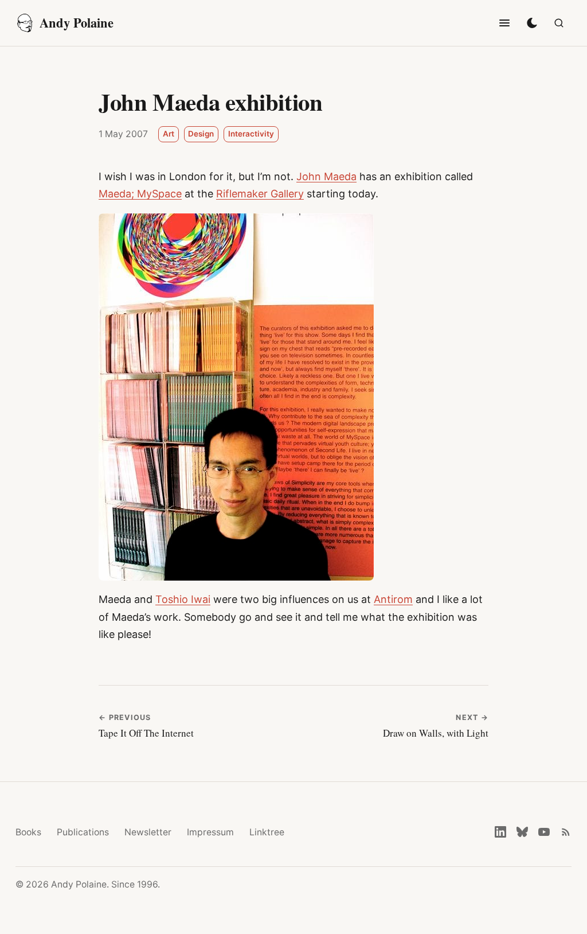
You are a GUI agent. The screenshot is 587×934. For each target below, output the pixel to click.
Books (28, 832)
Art (168, 133)
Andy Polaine (77, 22)
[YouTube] (544, 832)
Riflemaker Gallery (260, 194)
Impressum (210, 832)
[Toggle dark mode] (532, 23)
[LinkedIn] (500, 832)
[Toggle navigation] (504, 23)
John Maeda (326, 176)
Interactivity (251, 133)
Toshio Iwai (182, 599)
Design (201, 133)
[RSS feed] (566, 832)
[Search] (559, 23)
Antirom (393, 599)
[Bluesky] (522, 832)
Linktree (266, 832)
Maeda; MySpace (140, 194)
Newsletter (147, 832)
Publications (83, 832)
